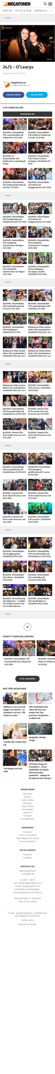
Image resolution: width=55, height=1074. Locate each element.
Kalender (28, 812)
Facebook (27, 854)
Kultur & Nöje (23, 10)
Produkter (27, 832)
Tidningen (27, 816)
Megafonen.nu (18, 82)
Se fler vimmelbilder (27, 679)
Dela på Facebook (14, 95)
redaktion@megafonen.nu (30, 883)
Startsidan (27, 794)
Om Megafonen (27, 819)
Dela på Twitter (37, 95)
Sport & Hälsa (27, 806)
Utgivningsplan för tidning (27, 838)
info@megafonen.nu (20, 85)
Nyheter (7, 10)
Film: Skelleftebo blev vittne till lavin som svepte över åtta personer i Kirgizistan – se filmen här (39, 712)
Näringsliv (40, 10)
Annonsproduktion (27, 841)
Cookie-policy (27, 920)
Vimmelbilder (28, 809)
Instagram (27, 858)
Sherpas (33, 924)
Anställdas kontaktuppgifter (27, 889)
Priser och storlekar (27, 835)
